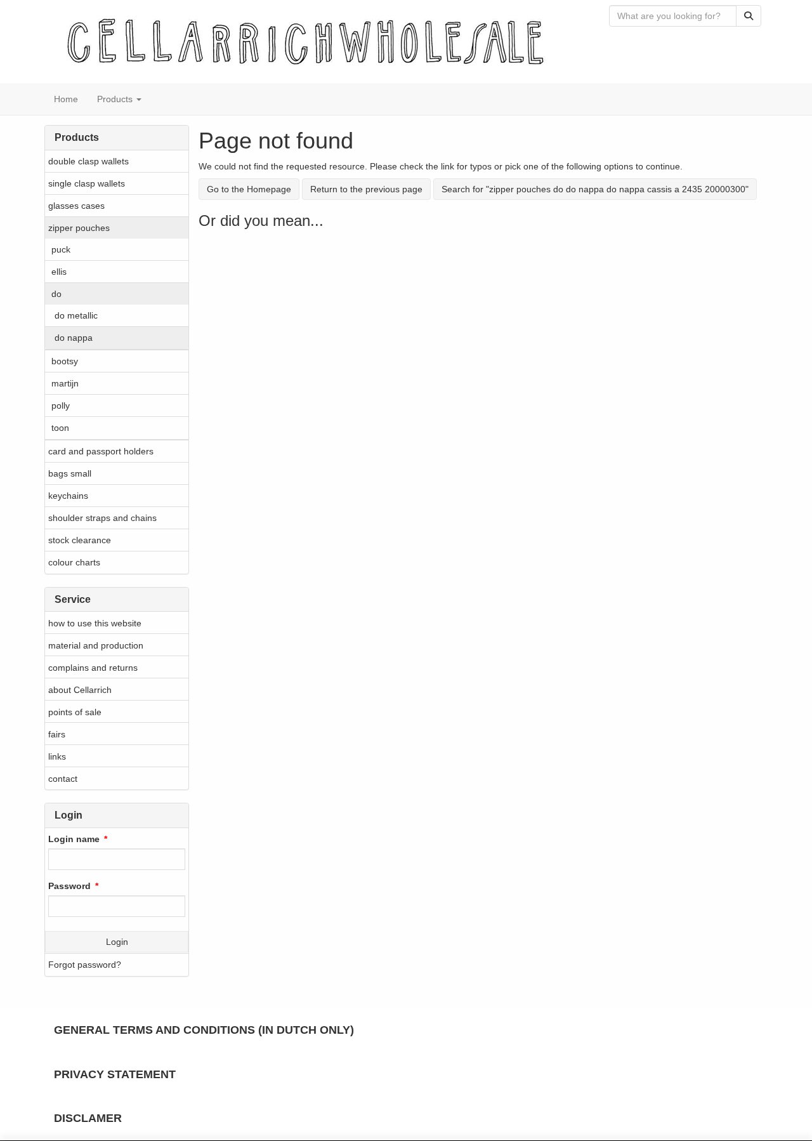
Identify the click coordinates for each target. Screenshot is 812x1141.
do (56, 294)
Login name (74, 839)
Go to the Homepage (249, 189)
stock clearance (79, 540)
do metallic (76, 315)
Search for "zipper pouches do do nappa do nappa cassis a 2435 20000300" (595, 189)
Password (69, 886)
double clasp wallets (88, 161)
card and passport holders (101, 451)
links (57, 756)
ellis (59, 272)
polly (60, 405)
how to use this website (94, 623)
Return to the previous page (366, 189)
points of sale (75, 712)
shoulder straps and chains (102, 518)
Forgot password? (84, 965)
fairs (56, 734)
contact (62, 779)
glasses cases (76, 206)
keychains (68, 496)
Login (117, 942)
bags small (69, 473)
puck (60, 249)
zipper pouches (79, 228)
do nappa (74, 338)
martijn (65, 383)
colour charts (74, 562)
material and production (95, 645)
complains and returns (93, 668)
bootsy (64, 361)
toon (60, 428)
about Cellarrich (80, 690)
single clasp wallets (86, 183)
